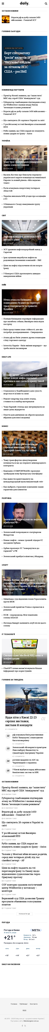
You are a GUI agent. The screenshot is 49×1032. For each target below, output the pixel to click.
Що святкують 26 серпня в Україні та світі (23, 120)
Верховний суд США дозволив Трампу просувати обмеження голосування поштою (23, 902)
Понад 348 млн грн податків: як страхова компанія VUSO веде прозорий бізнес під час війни (21, 447)
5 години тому (9, 881)
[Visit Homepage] (24, 3)
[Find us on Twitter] (25, 1026)
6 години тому (9, 894)
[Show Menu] (3, 3)
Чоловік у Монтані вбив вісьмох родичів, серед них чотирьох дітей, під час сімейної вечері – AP (24, 857)
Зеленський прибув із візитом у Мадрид (23, 556)
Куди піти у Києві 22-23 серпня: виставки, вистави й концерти (21, 721)
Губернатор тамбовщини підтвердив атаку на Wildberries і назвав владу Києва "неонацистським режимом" (24, 105)
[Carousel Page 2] (44, 60)
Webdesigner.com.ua (31, 1021)
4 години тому (9, 829)
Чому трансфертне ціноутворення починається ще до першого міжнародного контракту (24, 463)
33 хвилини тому (10, 808)
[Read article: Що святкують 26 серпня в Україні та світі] (6, 19)
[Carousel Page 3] (44, 62)
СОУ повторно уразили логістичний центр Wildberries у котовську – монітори (22, 888)
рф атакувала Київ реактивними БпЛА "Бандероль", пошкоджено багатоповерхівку (27, 738)
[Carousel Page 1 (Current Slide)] (44, 59)
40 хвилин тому (10, 818)
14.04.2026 (9, 662)
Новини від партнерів (14, 43)
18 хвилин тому (9, 794)
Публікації (23, 1004)
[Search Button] (46, 3)
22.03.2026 (9, 243)
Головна (14, 1004)
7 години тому (9, 908)
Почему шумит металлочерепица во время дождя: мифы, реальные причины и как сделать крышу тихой (24, 378)
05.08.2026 (9, 454)
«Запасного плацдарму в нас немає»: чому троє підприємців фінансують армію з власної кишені (24, 162)
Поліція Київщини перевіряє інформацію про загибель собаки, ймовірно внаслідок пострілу (23, 321)
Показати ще (24, 914)
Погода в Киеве (12, 930)
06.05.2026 (9, 593)
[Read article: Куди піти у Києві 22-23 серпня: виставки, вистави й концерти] (26, 699)
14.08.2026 (9, 169)
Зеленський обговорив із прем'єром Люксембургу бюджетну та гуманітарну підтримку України (29, 750)
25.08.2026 (9, 385)
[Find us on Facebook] (22, 1026)
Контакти (33, 1004)
